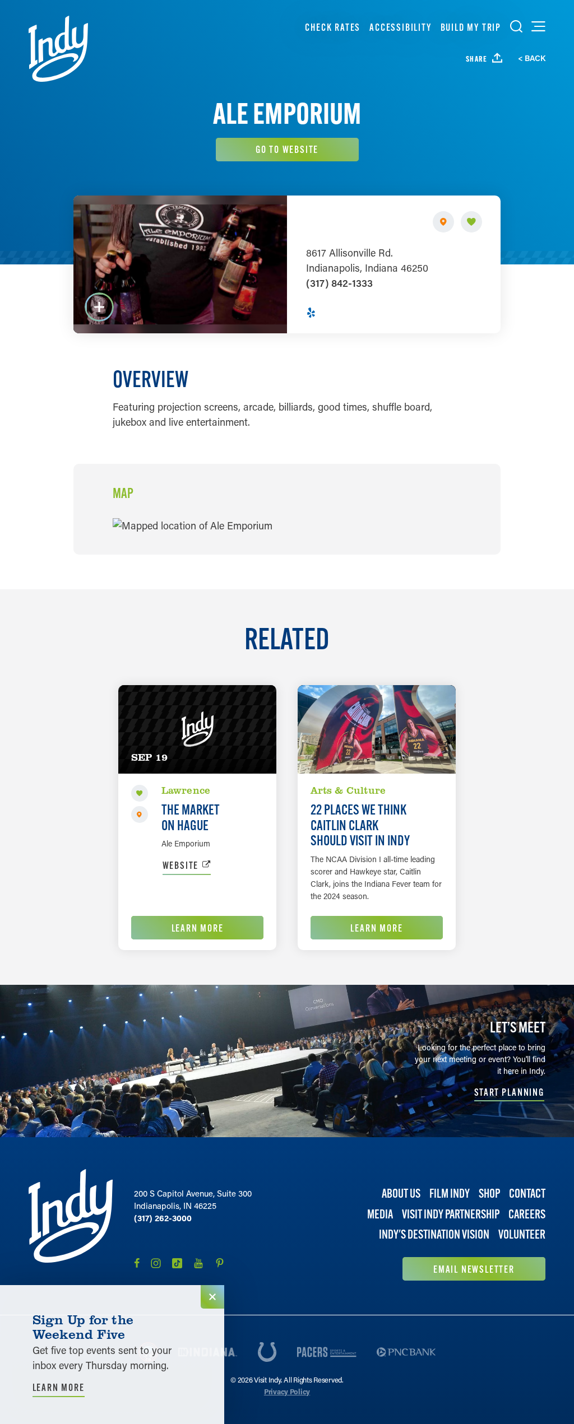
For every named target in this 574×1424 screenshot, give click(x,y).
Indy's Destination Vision (434, 1234)
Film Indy (449, 1193)
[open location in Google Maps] (192, 524)
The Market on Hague (190, 817)
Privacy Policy (287, 1391)
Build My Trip (471, 27)
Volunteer (521, 1234)
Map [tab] (123, 493)
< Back (531, 58)
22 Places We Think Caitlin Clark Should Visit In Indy (360, 825)
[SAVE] (471, 221)
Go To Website (287, 149)
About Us (401, 1193)
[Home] (58, 49)
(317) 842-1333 (339, 283)
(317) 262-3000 (163, 1217)
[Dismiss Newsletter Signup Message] (212, 1297)
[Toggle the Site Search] (516, 26)
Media (380, 1214)
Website (181, 865)
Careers (526, 1214)
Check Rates (332, 27)
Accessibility (400, 27)
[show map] (443, 221)
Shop (489, 1193)
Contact (527, 1193)
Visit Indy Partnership (450, 1214)
